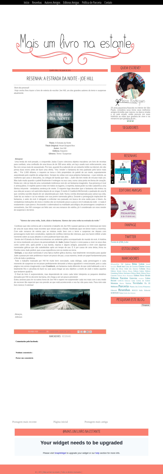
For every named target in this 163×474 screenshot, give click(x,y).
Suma (121, 293)
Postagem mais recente (24, 421)
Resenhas (66, 336)
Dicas (148, 269)
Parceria (123, 286)
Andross (127, 264)
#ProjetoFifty (115, 264)
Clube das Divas (117, 269)
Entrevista (133, 278)
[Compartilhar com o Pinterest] (90, 332)
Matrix (122, 283)
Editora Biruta (127, 271)
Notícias (128, 283)
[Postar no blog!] (81, 332)
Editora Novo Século (142, 275)
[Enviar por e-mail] (78, 332)
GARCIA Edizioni (124, 281)
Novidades (138, 283)
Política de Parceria (91, 2)
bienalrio (114, 266)
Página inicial (60, 421)
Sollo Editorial (144, 290)
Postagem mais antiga (96, 421)
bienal (148, 264)
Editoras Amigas (71, 2)
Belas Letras (138, 264)
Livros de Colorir (143, 281)
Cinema (147, 266)
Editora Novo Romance (125, 275)
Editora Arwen (116, 271)
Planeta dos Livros (136, 287)
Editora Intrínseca (124, 273)
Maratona (114, 283)
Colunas (142, 269)
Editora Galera (138, 271)
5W (122, 264)
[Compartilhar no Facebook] (87, 332)
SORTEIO (115, 293)
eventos (141, 278)
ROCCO (135, 290)
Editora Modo (135, 273)
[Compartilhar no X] (84, 332)
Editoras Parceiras (119, 278)
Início (26, 2)
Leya (133, 281)
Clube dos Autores (131, 269)
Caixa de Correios (131, 266)
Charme (141, 266)
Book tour (121, 266)
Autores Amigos (52, 2)
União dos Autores (129, 293)
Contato (108, 2)
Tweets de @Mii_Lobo (119, 242)
